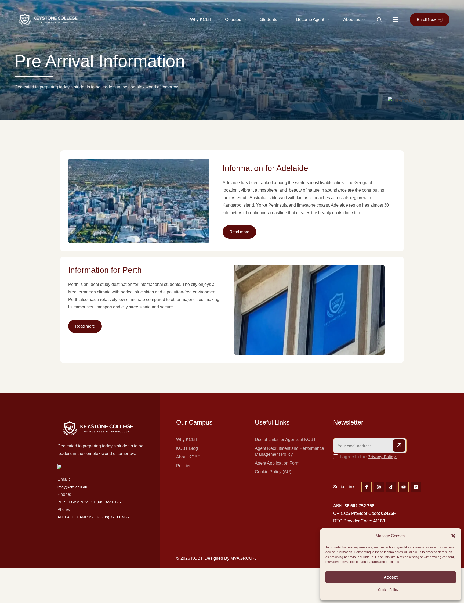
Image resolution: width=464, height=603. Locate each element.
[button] (453, 536)
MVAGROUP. (243, 558)
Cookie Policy (388, 590)
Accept (391, 577)
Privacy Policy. (382, 456)
